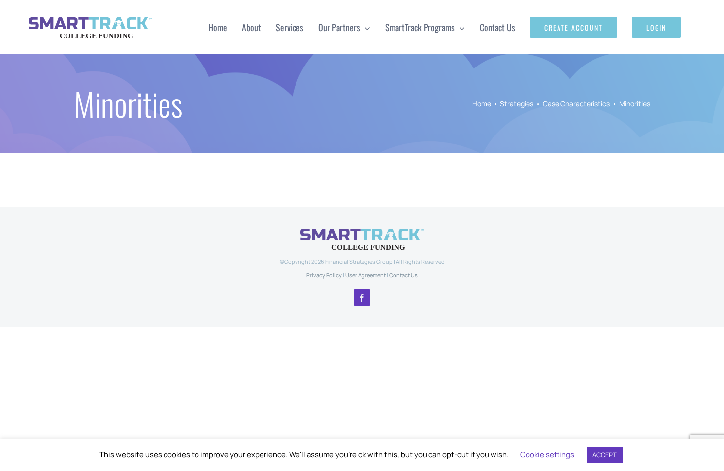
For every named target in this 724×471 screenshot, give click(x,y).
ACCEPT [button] (604, 454)
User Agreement (365, 275)
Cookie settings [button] (547, 454)
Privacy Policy (324, 275)
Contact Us (403, 275)
